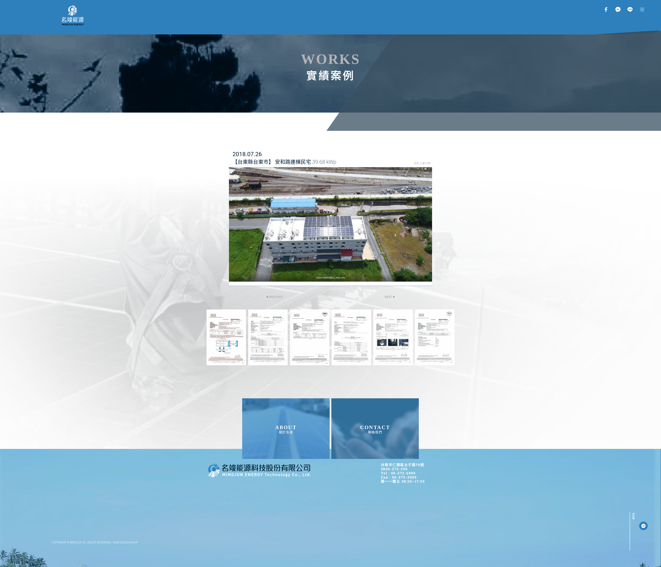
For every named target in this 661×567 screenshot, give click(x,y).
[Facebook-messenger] (643, 526)
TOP (633, 516)
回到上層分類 (422, 163)
